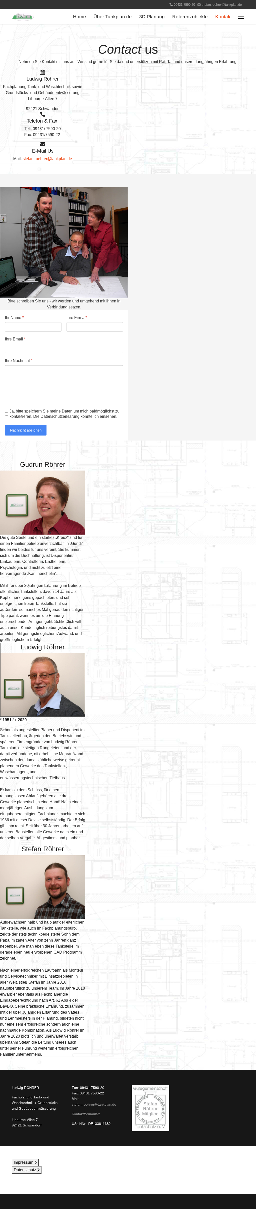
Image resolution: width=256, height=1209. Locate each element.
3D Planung (152, 16)
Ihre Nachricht (18, 360)
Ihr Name (14, 317)
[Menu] (241, 16)
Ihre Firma (76, 317)
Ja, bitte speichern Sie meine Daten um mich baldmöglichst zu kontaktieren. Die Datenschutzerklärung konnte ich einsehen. (65, 414)
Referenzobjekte (190, 16)
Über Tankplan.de (113, 16)
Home (79, 16)
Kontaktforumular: (86, 1114)
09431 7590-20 (184, 5)
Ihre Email (15, 339)
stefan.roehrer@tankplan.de (222, 5)
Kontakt (223, 16)
